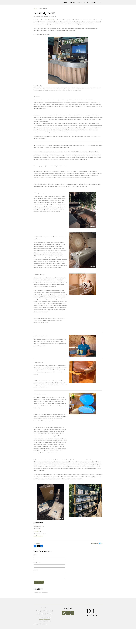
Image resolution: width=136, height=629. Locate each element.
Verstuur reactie (39, 582)
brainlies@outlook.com (44, 619)
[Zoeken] (100, 2)
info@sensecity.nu (38, 535)
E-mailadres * (37, 562)
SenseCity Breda (43, 8)
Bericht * (36, 570)
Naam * (36, 555)
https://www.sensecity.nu (40, 533)
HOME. (36, 8)
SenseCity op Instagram (51, 19)
